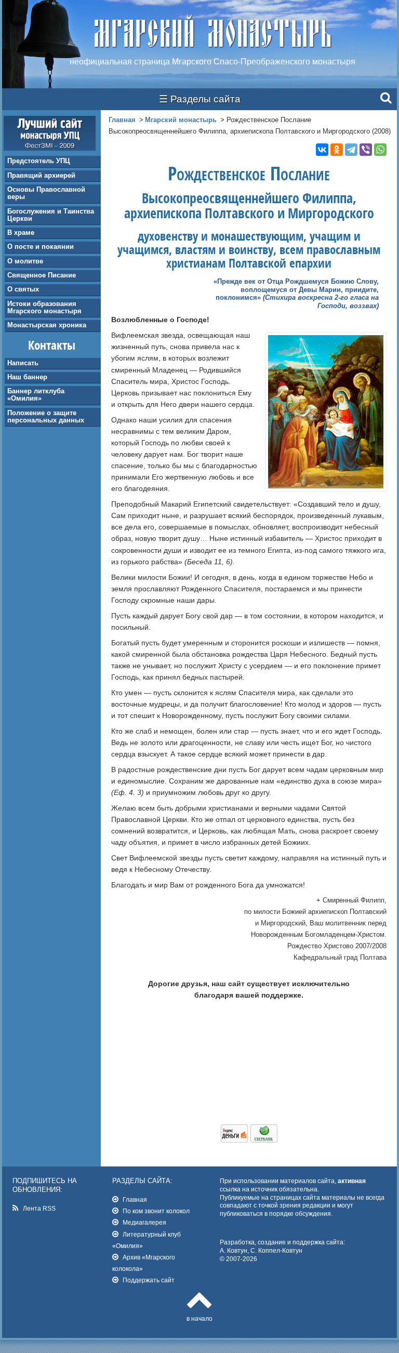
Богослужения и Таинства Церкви (50, 214)
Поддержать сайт (149, 1280)
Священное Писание (41, 275)
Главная (122, 120)
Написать (22, 363)
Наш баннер (27, 377)
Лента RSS (39, 1208)
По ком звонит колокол (156, 1211)
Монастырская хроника (46, 325)
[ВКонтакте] (322, 149)
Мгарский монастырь (181, 120)
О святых (23, 289)
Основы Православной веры (46, 193)
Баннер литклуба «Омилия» (35, 394)
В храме (20, 232)
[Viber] (366, 149)
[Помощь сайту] (249, 1140)
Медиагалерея (144, 1222)
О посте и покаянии (40, 246)
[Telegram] (351, 149)
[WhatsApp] (380, 149)
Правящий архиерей (41, 175)
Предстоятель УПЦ (38, 161)
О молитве (25, 261)
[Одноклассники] (336, 149)
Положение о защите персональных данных (45, 416)
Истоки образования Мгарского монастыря (44, 307)
